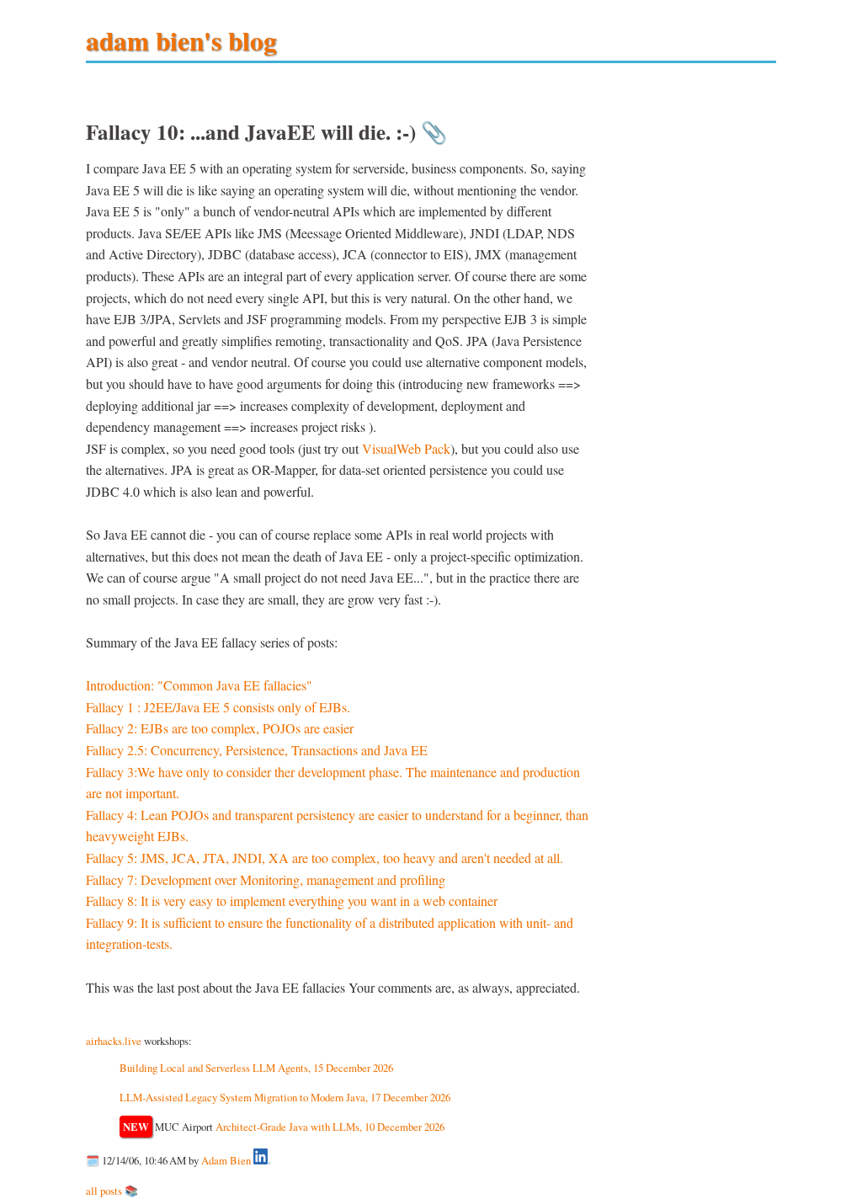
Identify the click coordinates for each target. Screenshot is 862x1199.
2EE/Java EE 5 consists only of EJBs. (249, 707)
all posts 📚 (112, 1190)
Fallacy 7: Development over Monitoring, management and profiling (265, 879)
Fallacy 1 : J (117, 707)
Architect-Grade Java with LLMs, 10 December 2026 (330, 1126)
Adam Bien (226, 1160)
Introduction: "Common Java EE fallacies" (199, 685)
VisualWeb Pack (406, 448)
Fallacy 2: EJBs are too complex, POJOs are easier (220, 728)
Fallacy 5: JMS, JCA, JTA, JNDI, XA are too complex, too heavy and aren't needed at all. (324, 857)
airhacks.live (113, 1040)
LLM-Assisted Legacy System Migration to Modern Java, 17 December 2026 (285, 1097)
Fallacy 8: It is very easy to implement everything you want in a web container (292, 900)
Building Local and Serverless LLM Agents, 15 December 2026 (256, 1067)
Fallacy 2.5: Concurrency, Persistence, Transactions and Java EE (257, 750)
